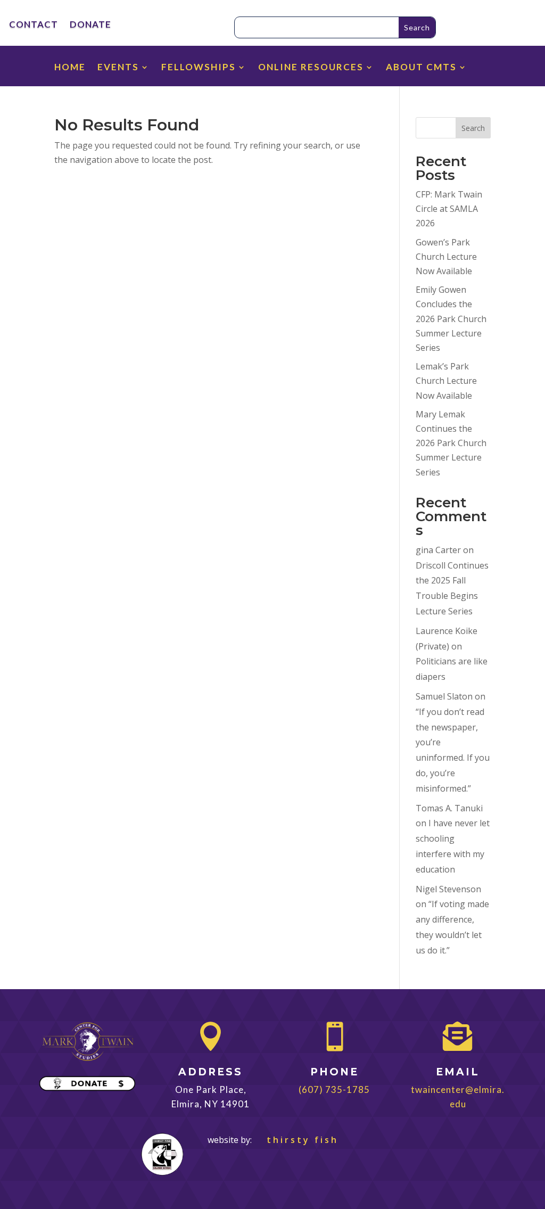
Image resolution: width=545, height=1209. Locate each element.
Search (473, 128)
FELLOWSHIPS (198, 67)
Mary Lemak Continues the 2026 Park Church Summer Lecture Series (451, 443)
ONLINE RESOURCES (311, 67)
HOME (70, 67)
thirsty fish (296, 1140)
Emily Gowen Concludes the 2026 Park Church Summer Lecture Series (451, 318)
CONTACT (33, 25)
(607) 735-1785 (334, 1089)
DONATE (90, 25)
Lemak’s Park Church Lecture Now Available (446, 380)
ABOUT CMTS (421, 67)
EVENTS (118, 67)
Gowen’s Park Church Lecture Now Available (446, 256)
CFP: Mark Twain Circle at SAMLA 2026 (449, 208)
